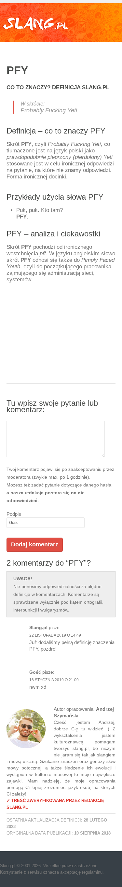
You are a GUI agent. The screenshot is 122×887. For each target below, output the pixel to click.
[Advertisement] (61, 343)
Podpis (14, 514)
